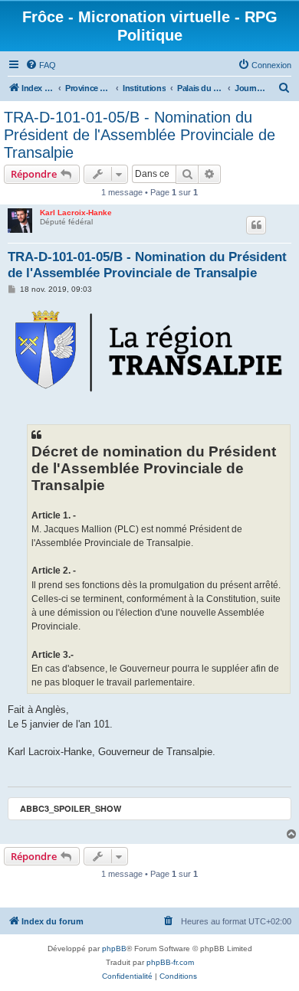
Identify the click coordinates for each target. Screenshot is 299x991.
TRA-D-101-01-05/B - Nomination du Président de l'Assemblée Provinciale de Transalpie (139, 135)
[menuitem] (40, 65)
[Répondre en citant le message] (256, 225)
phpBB (114, 948)
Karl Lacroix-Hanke (76, 212)
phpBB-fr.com (170, 962)
